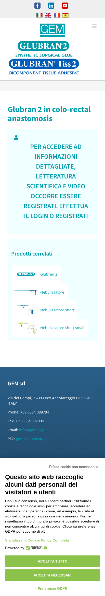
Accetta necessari (53, 575)
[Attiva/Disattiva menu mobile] (94, 26)
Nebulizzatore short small (62, 327)
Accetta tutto (53, 561)
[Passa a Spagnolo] (65, 15)
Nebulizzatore (52, 292)
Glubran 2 (48, 274)
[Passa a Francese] (56, 15)
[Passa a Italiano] (39, 15)
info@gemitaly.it (33, 429)
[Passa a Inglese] (48, 15)
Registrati (71, 216)
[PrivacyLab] (35, 547)
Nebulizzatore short (57, 310)
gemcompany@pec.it (34, 438)
